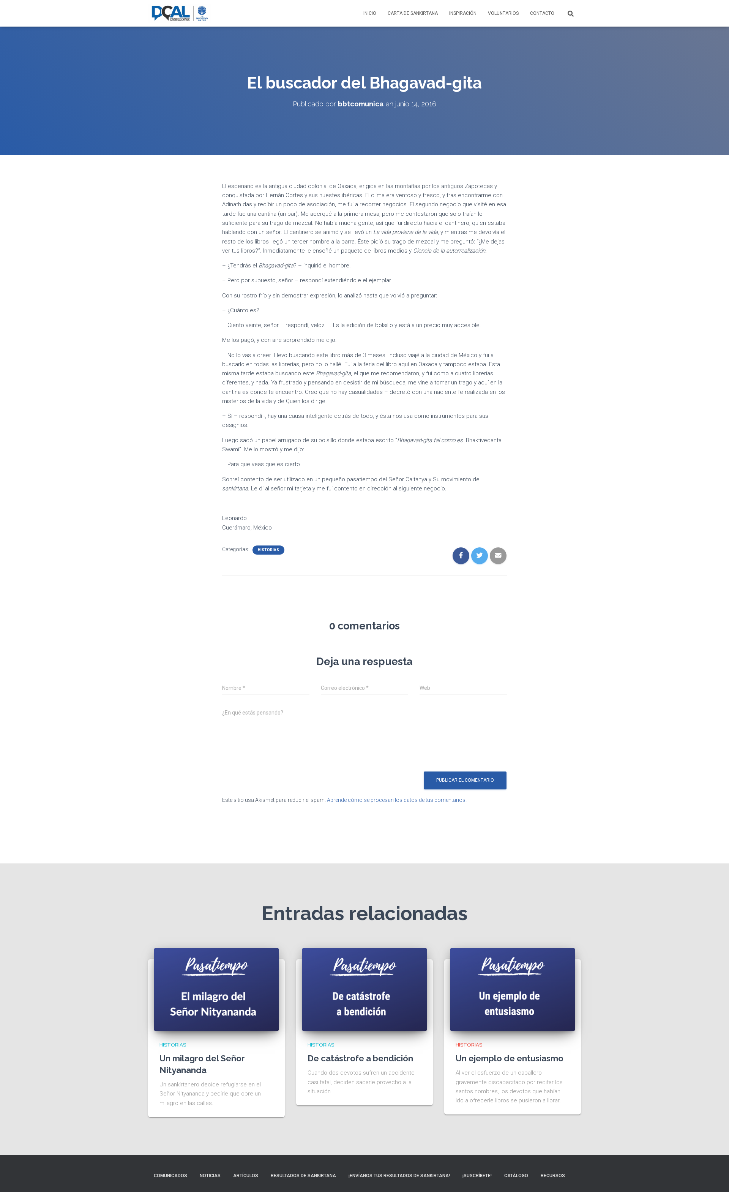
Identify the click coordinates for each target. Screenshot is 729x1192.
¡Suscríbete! (477, 1175)
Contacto (542, 13)
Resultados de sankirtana (303, 1175)
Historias (268, 550)
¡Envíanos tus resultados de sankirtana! (399, 1175)
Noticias (210, 1175)
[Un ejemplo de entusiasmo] (512, 989)
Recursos (553, 1175)
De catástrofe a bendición (360, 1058)
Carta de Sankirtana (413, 13)
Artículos (245, 1175)
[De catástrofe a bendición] (364, 989)
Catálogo (516, 1175)
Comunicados (170, 1175)
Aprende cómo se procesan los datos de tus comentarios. (397, 800)
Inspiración (463, 13)
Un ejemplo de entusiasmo (509, 1058)
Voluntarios (503, 13)
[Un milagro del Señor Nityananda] (216, 989)
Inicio (369, 13)
